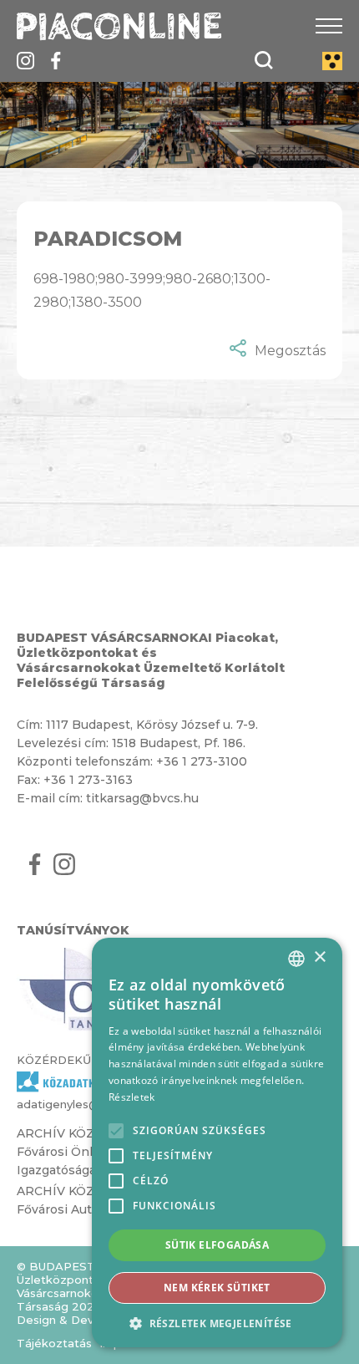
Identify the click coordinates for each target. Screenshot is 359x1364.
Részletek (132, 1097)
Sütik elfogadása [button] (217, 1245)
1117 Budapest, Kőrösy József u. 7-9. (152, 724)
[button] (217, 1323)
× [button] (319, 957)
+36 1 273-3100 (201, 761)
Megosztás (290, 351)
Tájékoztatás (54, 1343)
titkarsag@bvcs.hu (142, 798)
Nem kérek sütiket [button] (217, 1287)
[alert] (217, 1142)
